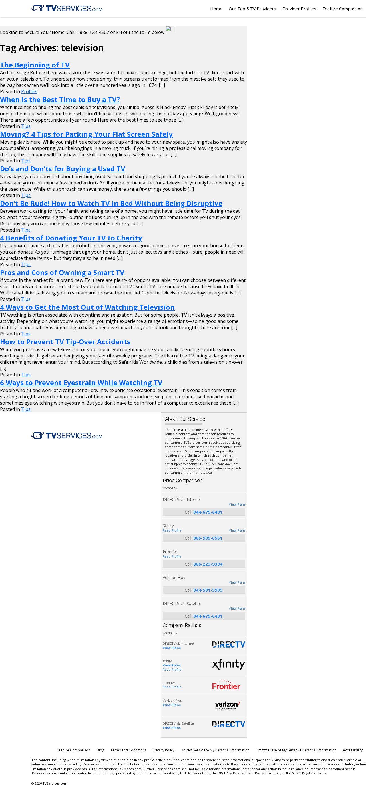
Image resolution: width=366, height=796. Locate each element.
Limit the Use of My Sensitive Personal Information (296, 750)
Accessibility (353, 750)
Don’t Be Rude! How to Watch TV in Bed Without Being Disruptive (111, 203)
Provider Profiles (299, 8)
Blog (100, 750)
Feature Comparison (343, 8)
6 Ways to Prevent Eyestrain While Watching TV (81, 382)
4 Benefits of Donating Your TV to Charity (71, 237)
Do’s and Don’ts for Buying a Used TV (62, 168)
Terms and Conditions (128, 750)
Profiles (29, 91)
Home (216, 8)
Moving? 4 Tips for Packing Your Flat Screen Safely (86, 134)
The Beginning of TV (35, 64)
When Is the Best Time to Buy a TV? (60, 99)
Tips (26, 126)
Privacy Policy (163, 750)
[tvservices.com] (66, 8)
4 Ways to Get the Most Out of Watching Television (87, 307)
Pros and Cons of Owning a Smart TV (62, 272)
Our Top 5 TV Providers (252, 8)
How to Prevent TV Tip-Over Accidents (65, 341)
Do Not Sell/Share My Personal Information (215, 750)
